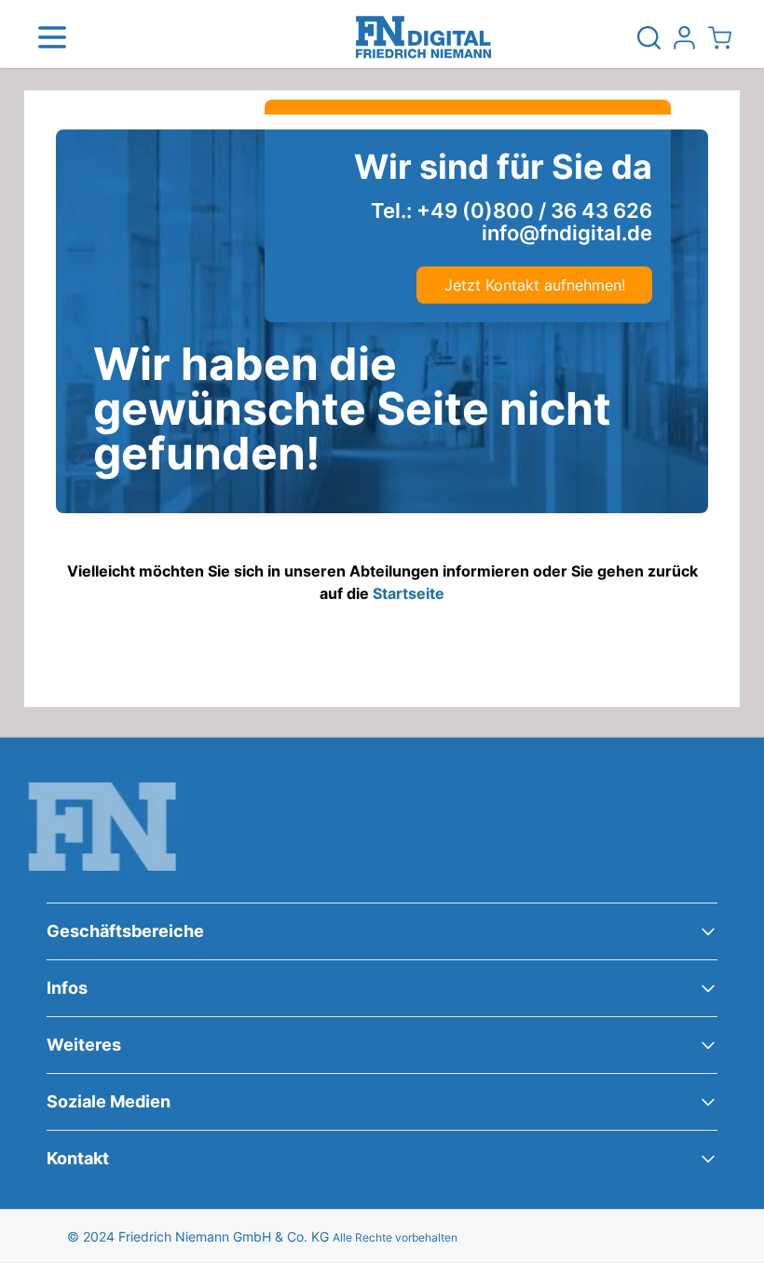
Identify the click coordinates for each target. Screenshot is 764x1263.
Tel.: (511, 210)
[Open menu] (52, 37)
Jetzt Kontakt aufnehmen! (534, 285)
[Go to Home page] (423, 37)
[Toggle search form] (648, 37)
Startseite (408, 593)
